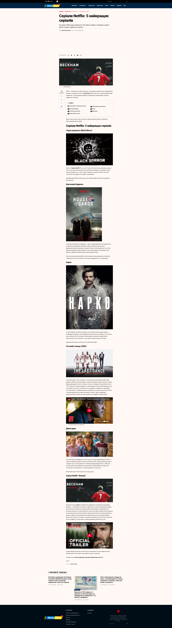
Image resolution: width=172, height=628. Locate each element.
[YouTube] (48, 1)
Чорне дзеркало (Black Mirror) (99, 106)
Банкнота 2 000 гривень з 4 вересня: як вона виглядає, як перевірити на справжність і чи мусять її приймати (85, 594)
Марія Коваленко (66, 30)
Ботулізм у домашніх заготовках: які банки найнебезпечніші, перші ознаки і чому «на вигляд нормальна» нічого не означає (60, 579)
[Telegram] (50, 1)
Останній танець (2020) (75, 111)
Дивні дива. (95, 111)
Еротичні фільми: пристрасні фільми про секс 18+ (89, 557)
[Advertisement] (86, 42)
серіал (78, 505)
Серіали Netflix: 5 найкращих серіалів (77, 105)
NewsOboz (87, 93)
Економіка (77, 589)
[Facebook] (45, 1)
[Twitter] (47, 1)
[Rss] (52, 1)
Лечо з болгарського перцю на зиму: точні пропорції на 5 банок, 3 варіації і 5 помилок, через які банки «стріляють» (111, 579)
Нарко (93, 108)
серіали (75, 564)
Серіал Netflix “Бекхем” (75, 113)
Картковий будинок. (74, 108)
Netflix (71, 564)
